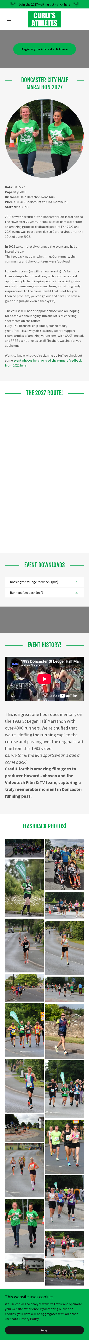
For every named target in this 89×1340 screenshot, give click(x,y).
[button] (11, 19)
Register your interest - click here (45, 49)
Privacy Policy (29, 1318)
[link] (44, 19)
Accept (45, 1330)
